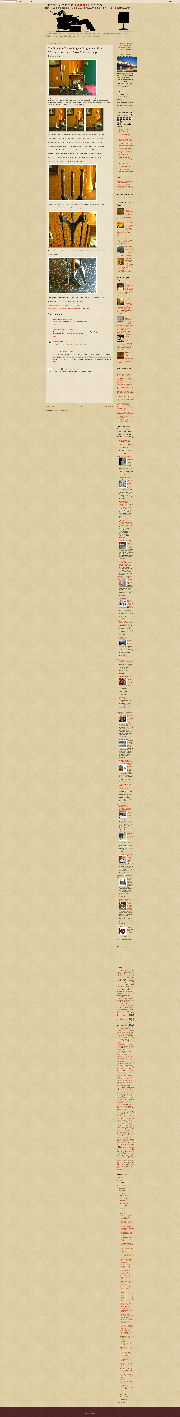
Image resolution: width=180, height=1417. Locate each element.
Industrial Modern (121, 1078)
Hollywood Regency (122, 1073)
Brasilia (64, 308)
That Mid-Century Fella (125, 939)
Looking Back (130, 1096)
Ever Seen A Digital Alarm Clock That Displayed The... (125, 1332)
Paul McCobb (130, 1118)
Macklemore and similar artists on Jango (126, 153)
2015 (120, 1183)
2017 (120, 1177)
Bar (125, 990)
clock (128, 1011)
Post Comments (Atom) (60, 410)
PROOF (121, 926)
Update (129, 678)
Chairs (125, 1007)
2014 (120, 1185)
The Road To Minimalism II (126, 661)
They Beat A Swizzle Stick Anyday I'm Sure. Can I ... (125, 1283)
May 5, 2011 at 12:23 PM (70, 341)
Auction (119, 990)
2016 (120, 1180)
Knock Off (125, 1087)
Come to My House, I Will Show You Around (125, 563)
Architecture (120, 984)
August (122, 1206)
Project (122, 1122)
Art (132, 984)
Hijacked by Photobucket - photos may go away (125, 623)
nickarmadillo (129, 1113)
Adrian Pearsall (129, 974)
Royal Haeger (122, 1132)
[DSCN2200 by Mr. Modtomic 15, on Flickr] (57, 131)
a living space (123, 832)
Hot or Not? (128, 1075)
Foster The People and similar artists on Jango (126, 144)
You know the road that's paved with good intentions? (130, 642)
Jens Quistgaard (129, 1080)
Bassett (130, 991)
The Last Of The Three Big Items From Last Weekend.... (126, 1223)
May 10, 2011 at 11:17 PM (70, 369)
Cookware (131, 1017)
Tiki (125, 1153)
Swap (118, 1144)
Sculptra (124, 1137)
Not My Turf (127, 1115)
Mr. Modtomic (57, 341)
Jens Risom (123, 1082)
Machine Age (122, 1099)
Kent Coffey (125, 1085)
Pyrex (118, 1123)
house (118, 1077)
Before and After (56, 308)
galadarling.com (123, 521)
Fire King (119, 1046)
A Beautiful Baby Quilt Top (130, 581)
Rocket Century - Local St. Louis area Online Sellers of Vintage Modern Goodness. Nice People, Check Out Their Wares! (125, 385)
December (123, 1195)
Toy (120, 1157)
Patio (130, 1117)
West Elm (119, 1169)
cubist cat (122, 1022)
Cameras (130, 1003)
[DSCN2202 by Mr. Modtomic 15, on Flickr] (94, 131)
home (131, 1073)
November (123, 1198)
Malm (130, 1101)
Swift (124, 1144)
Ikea (131, 1077)
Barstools (121, 991)
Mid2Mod (121, 637)
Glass (122, 1058)
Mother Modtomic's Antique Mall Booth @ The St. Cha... (126, 1343)
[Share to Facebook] (78, 306)
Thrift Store (86, 308)
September (123, 1203)
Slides (126, 1139)
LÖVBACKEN (131, 1097)
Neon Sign (120, 1113)
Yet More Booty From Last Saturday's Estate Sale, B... (127, 1233)
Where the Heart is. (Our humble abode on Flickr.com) (125, 413)
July (121, 1208)
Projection (130, 1122)
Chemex (119, 1009)
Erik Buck (131, 1037)
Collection (74, 308)
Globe (130, 1058)
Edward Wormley (122, 1034)
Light (120, 1096)
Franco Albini (129, 1053)
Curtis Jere (131, 1022)
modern (129, 1110)
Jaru (121, 1080)
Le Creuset (131, 1094)
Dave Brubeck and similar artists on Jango (126, 135)
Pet (120, 1120)
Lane (132, 1092)
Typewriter (125, 1158)
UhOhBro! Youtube (122, 380)
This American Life (124, 166)
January (122, 1399)
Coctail (128, 1013)
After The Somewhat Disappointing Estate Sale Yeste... (126, 1381)
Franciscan (120, 1051)
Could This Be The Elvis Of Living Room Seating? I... (126, 1250)
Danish (80, 308)
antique (119, 977)
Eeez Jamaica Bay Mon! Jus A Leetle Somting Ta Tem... (126, 1370)
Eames (128, 1032)
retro (129, 1129)
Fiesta (123, 1044)
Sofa (120, 1141)
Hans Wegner (127, 1067)
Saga (118, 1135)
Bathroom (119, 993)
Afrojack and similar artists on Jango (125, 130)
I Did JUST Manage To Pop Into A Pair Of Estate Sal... (126, 1261)
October (122, 1200)
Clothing (119, 1013)
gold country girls (124, 577)
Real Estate (129, 1125)
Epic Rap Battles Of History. (124, 378)
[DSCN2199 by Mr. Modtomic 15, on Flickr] (72, 95)
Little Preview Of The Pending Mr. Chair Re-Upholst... (126, 1348)
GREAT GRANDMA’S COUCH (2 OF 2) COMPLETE (124, 788)
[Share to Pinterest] (80, 306)
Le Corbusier (123, 1094)
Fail (124, 1041)
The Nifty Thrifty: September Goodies (130, 836)
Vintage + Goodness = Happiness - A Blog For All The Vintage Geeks (125, 762)
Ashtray (129, 988)
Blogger (93, 1413)
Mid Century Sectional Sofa (130, 742)
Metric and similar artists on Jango (124, 162)
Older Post (109, 406)
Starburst (128, 1141)
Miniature (122, 1108)
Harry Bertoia (121, 1068)
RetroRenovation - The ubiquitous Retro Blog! (123, 403)
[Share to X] (76, 306)
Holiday (129, 1072)
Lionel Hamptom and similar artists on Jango (126, 149)
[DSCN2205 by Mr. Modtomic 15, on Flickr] (72, 200)
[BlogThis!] (74, 306)
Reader (119, 1125)
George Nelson (129, 1056)
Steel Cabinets (121, 1142)
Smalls (132, 1139)
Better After (122, 561)
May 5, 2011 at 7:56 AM (66, 329)
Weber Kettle (129, 1167)
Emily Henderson (124, 440)
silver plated (120, 1139)
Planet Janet (122, 598)
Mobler (129, 1108)
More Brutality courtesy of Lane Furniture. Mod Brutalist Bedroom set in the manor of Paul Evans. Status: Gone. (125, 251)
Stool (131, 1142)
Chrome (119, 1011)
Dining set (127, 1028)
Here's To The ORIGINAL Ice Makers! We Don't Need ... (127, 1327)
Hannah (119, 1066)
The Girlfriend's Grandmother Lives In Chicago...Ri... (126, 1310)
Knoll (132, 1087)
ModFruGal (122, 697)
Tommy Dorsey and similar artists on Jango (126, 170)
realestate (119, 1127)
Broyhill (122, 1002)
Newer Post (50, 406)
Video (128, 1162)
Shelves (130, 1137)
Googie (119, 1060)
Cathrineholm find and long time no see (130, 544)
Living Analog (123, 660)
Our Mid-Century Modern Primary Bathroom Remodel (129, 484)
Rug (130, 1132)
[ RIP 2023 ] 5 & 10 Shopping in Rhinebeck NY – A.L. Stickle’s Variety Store (126, 504)
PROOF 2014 (129, 928)
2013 (120, 1188)
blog (120, 998)
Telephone (131, 1147)
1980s (121, 973)
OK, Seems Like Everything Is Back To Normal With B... (127, 1316)
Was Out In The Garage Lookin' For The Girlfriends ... (126, 1266)
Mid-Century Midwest (125, 676)
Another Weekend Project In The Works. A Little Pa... (126, 1288)
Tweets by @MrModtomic (124, 197)
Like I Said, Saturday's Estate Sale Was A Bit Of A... (127, 1376)
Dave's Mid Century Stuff (126, 854)
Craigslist (124, 1019)
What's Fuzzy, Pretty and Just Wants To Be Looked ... (127, 1359)
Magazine (131, 1099)
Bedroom (128, 993)
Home (80, 406)
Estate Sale (123, 1039)
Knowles (123, 1089)
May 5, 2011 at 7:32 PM (66, 352)
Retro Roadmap (123, 501)
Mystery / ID (127, 1112)
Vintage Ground (123, 739)
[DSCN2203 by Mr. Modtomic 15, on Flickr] (72, 293)
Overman (119, 1117)
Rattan (124, 1123)
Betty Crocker (127, 996)
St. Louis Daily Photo (125, 456)
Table (131, 1144)
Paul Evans (120, 1118)
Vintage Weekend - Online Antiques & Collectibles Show (125, 375)
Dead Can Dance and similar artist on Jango (125, 139)
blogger (125, 998)
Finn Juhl (129, 1044)
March (122, 1394)
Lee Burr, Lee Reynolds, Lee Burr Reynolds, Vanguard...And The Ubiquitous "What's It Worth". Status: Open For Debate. (125, 214)
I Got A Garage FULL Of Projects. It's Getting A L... (127, 1299)
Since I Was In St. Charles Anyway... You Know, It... (127, 1272)
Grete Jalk (119, 1065)
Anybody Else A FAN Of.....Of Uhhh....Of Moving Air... (126, 1277)
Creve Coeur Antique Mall (125, 1021)
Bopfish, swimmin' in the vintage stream (125, 900)
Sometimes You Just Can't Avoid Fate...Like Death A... (127, 1228)
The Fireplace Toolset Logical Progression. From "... (126, 1365)
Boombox (119, 1000)
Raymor (130, 1123)
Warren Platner (122, 1167)
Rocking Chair (130, 1130)
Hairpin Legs (128, 1065)
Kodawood (120, 1092)
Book (130, 998)
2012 (120, 1190)
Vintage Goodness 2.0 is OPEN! (129, 767)
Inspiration (131, 1079)
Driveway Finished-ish (125, 699)
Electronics (130, 1035)
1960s (125, 972)
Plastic (132, 1120)
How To (124, 1077)
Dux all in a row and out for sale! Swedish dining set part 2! (130, 814)
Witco (124, 1169)
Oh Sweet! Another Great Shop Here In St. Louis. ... (127, 1337)
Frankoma (119, 1054)
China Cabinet (126, 1009)
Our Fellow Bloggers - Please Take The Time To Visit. (125, 183)
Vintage (120, 1164)
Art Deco (125, 986)
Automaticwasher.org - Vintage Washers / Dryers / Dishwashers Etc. (125, 408)
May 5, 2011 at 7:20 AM (66, 319)
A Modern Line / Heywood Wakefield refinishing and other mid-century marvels (125, 807)
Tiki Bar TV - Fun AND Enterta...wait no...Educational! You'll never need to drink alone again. (125, 398)
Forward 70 (129, 1049)
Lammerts (127, 1092)
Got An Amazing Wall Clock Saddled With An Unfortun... (126, 1305)
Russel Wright (121, 1134)
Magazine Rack (123, 1101)
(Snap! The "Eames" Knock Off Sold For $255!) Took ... (126, 1354)
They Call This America (125, 540)
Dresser (131, 1030)
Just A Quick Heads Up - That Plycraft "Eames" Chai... (127, 1255)
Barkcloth (132, 990)
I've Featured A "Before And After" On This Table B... (126, 1239)
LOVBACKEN (123, 1097)
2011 (120, 1193)
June (121, 1211)
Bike (133, 996)
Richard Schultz (120, 1130)
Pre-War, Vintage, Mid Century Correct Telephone (130, 859)
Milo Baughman (129, 1106)
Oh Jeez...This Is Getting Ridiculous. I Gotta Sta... (127, 1294)
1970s (132, 972)
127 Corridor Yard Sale (124, 970)
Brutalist (69, 308)
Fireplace (126, 1046)
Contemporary (120, 1017)
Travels (125, 1157)
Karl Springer (126, 1083)
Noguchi (119, 1115)
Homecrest (120, 1075)
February (123, 1396)
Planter (125, 1120)
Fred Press (126, 1054)
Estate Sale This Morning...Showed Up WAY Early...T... (126, 1387)
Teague (124, 1147)
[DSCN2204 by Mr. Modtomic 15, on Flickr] (72, 247)
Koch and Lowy (130, 1090)
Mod (119, 1110)
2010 (120, 1402)
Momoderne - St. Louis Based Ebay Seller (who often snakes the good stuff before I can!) (125, 392)
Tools (132, 1155)
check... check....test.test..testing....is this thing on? (130, 603)
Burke (121, 1003)
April (121, 1391)
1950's (118, 972)
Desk (118, 1028)
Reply (54, 324)
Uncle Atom (122, 621)
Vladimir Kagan (130, 1166)
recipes (125, 1127)
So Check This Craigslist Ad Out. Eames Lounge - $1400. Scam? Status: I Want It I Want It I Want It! (125, 241)
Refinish (119, 1129)
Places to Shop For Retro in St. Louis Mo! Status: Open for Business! (125, 188)
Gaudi (86, 250)
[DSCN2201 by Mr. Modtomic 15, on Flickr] (76, 131)
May (121, 1213)
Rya (131, 1134)
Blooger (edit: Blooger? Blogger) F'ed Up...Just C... (126, 1321)
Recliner (130, 1127)
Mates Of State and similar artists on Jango (126, 158)
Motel (118, 1112)
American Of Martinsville (126, 975)
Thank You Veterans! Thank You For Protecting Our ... (125, 1217)
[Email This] (73, 306)
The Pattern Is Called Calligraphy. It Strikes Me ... (126, 1244)
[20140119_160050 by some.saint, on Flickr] (127, 72)
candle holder (120, 1005)
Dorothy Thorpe (121, 1030)
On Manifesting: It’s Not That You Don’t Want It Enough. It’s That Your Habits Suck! (126, 524)
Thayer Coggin (122, 1149)
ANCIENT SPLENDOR (130, 459)
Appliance (127, 982)
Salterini (125, 1135)
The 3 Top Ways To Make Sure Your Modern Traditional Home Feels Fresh (125, 444)
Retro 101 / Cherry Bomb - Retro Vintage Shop (124, 420)
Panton (124, 1117)
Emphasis (123, 1037)
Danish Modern (121, 1027)
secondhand (122, 877)
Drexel (121, 1032)
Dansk (129, 1027)
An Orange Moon (124, 714)
